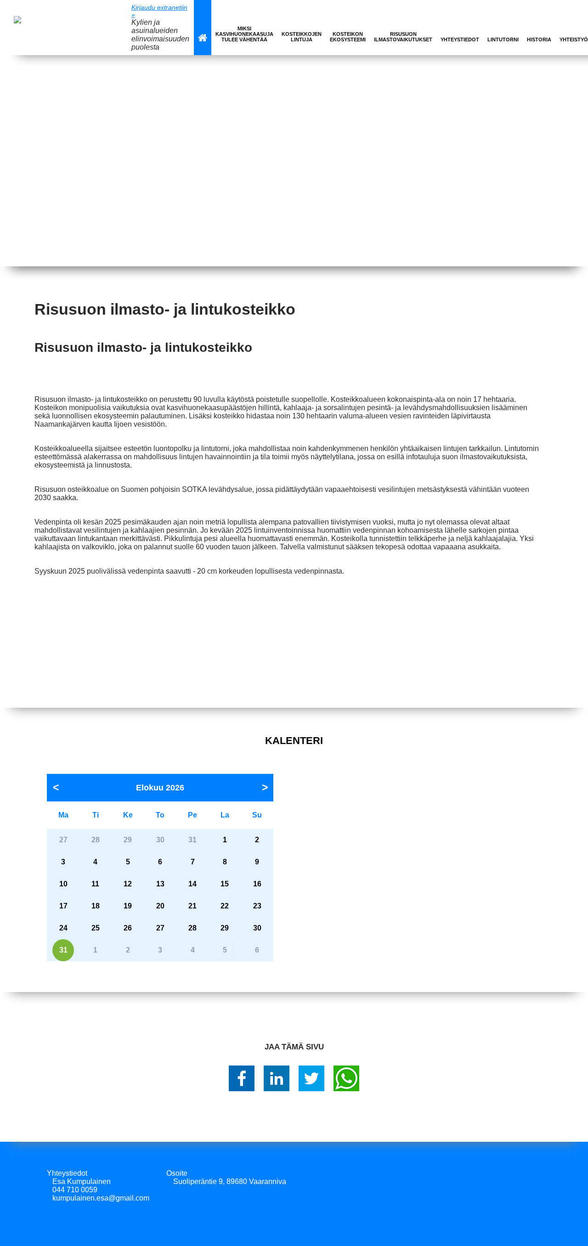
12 (128, 884)
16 (257, 884)
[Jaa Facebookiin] (241, 1078)
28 (192, 928)
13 (160, 884)
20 (160, 906)
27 (160, 928)
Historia (539, 39)
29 (224, 928)
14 (192, 884)
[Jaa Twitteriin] (311, 1078)
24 (63, 928)
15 (224, 884)
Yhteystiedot (460, 39)
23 (257, 906)
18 (95, 906)
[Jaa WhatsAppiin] (346, 1078)
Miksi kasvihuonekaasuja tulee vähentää (244, 34)
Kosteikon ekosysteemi (348, 36)
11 (95, 884)
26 (128, 928)
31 (63, 950)
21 (192, 906)
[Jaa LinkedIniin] (276, 1078)
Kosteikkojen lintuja (302, 36)
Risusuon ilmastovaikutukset (403, 36)
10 (63, 884)
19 (128, 906)
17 (63, 906)
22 (224, 906)
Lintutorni (503, 39)
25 (95, 928)
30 (257, 928)
